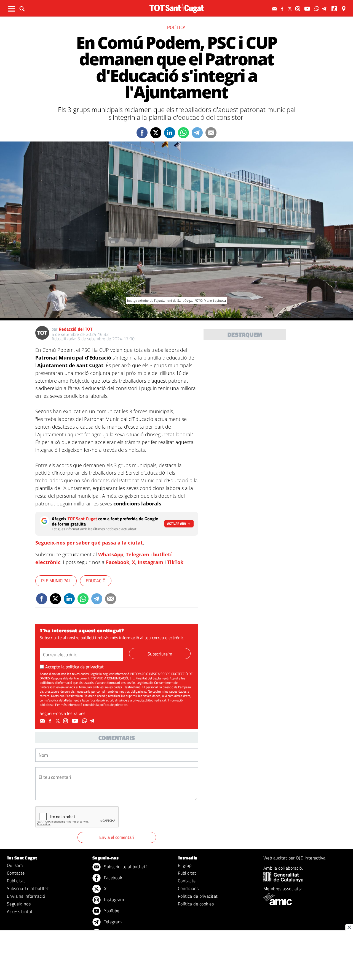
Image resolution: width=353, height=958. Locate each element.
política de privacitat (85, 666)
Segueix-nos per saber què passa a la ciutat (89, 542)
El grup (184, 865)
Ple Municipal (56, 580)
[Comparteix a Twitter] (155, 132)
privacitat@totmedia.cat (149, 700)
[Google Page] (344, 8)
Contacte (16, 873)
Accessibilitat (20, 911)
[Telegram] (325, 8)
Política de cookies (196, 903)
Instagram (150, 562)
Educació (96, 580)
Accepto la (74, 667)
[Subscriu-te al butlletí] (275, 8)
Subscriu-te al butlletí (28, 888)
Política (176, 27)
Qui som (15, 865)
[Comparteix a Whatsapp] (183, 132)
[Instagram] (298, 8)
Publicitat (16, 880)
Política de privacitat (198, 896)
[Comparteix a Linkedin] (169, 132)
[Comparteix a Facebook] (142, 132)
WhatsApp (110, 554)
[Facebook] (283, 8)
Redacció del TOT (75, 329)
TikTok (175, 562)
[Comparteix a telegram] (197, 132)
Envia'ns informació (26, 896)
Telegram (137, 554)
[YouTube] (308, 8)
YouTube (111, 910)
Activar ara (176, 523)
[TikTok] (335, 8)
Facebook (117, 562)
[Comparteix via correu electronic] (210, 132)
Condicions (188, 888)
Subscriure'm (160, 654)
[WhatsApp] (317, 8)
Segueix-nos (19, 903)
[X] (290, 8)
